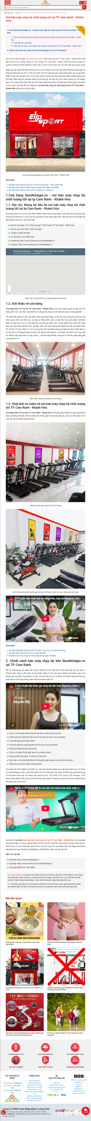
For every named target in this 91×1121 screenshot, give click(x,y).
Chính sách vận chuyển (34, 1087)
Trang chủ (10, 13)
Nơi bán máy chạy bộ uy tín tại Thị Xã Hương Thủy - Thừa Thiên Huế (36, 185)
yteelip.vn (79, 1086)
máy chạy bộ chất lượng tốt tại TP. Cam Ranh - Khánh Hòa (48, 840)
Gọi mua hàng (8, 1083)
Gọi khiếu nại (9, 1085)
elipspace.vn (79, 1089)
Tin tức (18, 13)
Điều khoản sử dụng (57, 1085)
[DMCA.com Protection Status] (50, 1095)
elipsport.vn (79, 1082)
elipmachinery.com (78, 1093)
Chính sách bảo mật (34, 1089)
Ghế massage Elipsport (34, 1098)
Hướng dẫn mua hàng (34, 1085)
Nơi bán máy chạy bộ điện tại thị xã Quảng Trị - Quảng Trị (31, 190)
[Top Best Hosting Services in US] (56, 1095)
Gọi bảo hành (8, 1090)
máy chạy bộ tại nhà (34, 59)
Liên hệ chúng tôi (34, 1080)
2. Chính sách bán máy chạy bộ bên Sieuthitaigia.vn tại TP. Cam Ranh (36, 50)
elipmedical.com (78, 1091)
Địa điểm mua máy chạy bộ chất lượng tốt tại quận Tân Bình (32, 656)
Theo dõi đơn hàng (56, 1089)
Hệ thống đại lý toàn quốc (56, 1087)
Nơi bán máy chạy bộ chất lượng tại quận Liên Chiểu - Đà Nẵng (34, 187)
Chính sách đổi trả (34, 1083)
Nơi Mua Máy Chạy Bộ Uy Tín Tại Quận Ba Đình (27, 653)
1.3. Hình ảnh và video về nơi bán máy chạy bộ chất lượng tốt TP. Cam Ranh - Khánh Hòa (46, 46)
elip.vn (79, 1084)
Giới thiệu (56, 1083)
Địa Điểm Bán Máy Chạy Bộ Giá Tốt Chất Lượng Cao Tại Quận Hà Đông (37, 650)
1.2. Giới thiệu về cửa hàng (21, 43)
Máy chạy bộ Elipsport (34, 1096)
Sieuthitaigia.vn (17, 875)
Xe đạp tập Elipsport (34, 1100)
